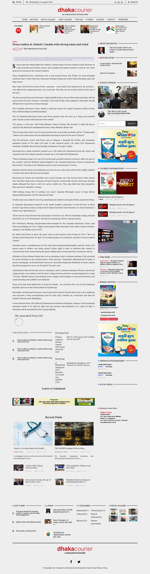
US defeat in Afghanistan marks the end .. (61, 534)
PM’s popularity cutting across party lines (78, 466)
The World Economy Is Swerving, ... (70, 448)
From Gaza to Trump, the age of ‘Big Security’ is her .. (38, 481)
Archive (100, 19)
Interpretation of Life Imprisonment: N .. (63, 511)
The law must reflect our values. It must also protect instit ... (121, 49)
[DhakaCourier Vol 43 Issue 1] (123, 520)
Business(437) (83, 510)
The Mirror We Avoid (117, 111)
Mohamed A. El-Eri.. (62, 452)
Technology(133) (98, 510)
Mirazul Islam (19, 452)
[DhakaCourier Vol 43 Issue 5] (113, 513)
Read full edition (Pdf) (108, 312)
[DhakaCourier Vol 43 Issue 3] (133, 513)
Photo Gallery (48, 19)
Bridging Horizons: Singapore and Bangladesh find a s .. (78, 481)
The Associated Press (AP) (35, 49)
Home (24, 19)
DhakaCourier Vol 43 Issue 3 (122, 205)
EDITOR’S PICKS (107, 58)
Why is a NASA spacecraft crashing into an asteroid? (81, 338)
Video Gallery (65, 19)
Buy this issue (113, 319)
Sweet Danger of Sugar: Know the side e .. (62, 522)
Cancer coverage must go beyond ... (30, 448)
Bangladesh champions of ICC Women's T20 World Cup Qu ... (79, 364)
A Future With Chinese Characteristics (34, 466)
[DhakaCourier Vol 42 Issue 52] (133, 520)
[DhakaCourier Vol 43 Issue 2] (113, 520)
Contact (111, 19)
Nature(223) (82, 521)
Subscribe (123, 19)
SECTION (34, 19)
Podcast (79, 19)
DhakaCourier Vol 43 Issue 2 (122, 212)
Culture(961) (82, 514)
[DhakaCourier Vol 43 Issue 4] (123, 513)
